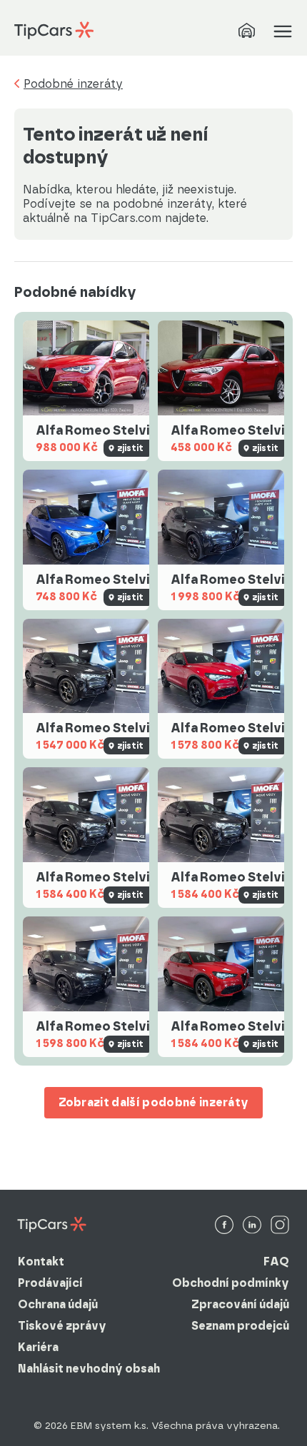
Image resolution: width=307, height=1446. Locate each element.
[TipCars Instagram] (280, 1225)
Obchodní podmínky (230, 1283)
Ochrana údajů (58, 1304)
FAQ (276, 1261)
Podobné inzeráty (73, 84)
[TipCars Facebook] (224, 1225)
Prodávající (50, 1283)
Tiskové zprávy (62, 1326)
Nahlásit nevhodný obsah (89, 1368)
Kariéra (38, 1347)
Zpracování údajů (240, 1304)
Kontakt (41, 1261)
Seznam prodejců (240, 1326)
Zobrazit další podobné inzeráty (154, 1102)
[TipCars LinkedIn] (252, 1225)
